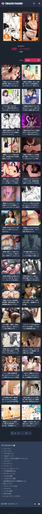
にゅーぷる (7, 451)
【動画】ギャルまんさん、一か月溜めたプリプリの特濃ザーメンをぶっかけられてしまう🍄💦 (10, 205)
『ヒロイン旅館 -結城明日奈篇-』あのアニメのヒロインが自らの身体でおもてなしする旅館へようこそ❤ (10, 376)
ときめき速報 (7, 476)
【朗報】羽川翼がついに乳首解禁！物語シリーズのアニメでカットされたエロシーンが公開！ (31, 156)
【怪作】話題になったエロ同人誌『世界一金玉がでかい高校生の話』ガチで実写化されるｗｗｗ (31, 400)
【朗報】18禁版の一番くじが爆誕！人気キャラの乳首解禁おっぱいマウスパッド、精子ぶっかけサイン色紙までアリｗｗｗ (31, 85)
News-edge (7, 493)
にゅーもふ (7, 448)
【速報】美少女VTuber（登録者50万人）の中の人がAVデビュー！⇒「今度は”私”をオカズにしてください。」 (31, 133)
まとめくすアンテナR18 (11, 496)
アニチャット (7, 466)
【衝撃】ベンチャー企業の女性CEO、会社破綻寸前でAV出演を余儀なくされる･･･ (10, 156)
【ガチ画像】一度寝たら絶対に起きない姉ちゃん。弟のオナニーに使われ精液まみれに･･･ (10, 326)
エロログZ (6, 488)
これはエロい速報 (9, 478)
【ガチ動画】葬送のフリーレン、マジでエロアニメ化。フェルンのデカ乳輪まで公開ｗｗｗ (31, 254)
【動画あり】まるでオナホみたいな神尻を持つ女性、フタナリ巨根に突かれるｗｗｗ (31, 229)
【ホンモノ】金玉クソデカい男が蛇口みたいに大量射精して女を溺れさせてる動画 (31, 351)
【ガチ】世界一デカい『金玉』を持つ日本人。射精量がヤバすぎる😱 (31, 302)
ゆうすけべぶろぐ (9, 473)
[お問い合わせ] (39, 503)
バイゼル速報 (7, 491)
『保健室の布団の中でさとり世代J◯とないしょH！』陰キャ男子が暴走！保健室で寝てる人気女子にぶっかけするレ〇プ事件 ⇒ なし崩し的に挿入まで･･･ (31, 110)
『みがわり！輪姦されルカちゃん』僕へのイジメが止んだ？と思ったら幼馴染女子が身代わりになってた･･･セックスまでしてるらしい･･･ (31, 377)
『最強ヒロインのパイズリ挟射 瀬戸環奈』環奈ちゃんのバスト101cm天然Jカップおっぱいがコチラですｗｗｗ (10, 85)
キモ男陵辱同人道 (9, 471)
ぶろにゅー (7, 461)
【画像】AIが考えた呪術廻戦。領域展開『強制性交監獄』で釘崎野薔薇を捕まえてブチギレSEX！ (10, 303)
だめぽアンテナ (8, 456)
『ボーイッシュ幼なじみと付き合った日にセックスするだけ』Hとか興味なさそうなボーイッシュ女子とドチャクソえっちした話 (31, 207)
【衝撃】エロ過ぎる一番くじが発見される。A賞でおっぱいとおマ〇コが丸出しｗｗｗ (31, 424)
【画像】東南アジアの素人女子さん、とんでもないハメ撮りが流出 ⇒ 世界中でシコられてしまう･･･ (10, 254)
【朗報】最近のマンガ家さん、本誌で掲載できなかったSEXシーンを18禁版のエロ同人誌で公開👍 (31, 279)
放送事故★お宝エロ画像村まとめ (14, 481)
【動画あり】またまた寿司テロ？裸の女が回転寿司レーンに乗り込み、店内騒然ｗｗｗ (10, 424)
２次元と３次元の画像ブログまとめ (15, 458)
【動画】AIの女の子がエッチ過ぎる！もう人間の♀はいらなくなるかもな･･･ (10, 229)
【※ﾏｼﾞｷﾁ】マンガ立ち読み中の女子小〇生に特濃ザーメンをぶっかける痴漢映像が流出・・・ (31, 326)
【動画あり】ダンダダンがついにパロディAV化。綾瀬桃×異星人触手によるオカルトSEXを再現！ (31, 182)
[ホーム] (34, 503)
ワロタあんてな (8, 453)
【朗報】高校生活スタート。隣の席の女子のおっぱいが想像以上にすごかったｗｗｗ (10, 132)
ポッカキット (7, 463)
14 (26, 433)
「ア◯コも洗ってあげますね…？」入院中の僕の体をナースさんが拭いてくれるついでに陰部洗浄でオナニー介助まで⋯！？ (10, 110)
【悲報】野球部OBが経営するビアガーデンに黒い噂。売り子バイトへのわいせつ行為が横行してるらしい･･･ (10, 279)
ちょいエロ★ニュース (11, 468)
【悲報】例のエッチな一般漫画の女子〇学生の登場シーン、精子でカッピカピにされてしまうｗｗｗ (10, 352)
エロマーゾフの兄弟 (10, 486)
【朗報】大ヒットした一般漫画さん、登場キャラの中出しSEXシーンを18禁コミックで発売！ (10, 181)
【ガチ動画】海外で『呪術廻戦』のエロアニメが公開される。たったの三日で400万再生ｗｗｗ (10, 400)
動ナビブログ (7, 483)
